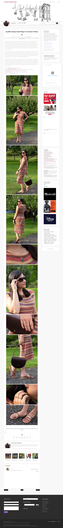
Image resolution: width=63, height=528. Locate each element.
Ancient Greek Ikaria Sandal (48, 152)
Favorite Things (50, 240)
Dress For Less (46, 237)
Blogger (52, 248)
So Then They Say (45, 509)
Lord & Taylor (18, 68)
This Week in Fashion (46, 233)
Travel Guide (52, 237)
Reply (37, 471)
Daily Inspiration (49, 231)
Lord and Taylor (25, 38)
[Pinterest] (22, 23)
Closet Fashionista (10, 2)
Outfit (36, 38)
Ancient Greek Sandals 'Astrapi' (49, 153)
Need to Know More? (48, 43)
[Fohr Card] (25, 23)
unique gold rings (10, 42)
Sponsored (23, 38)
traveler (47, 38)
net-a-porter (33, 38)
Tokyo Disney (51, 243)
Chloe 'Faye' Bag (46, 160)
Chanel (19, 38)
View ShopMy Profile (48, 46)
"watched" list (46, 41)
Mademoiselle (44, 505)
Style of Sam (44, 510)
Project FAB (45, 240)
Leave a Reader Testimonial (49, 49)
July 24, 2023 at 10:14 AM (34, 469)
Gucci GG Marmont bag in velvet (49, 161)
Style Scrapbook (44, 511)
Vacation (53, 231)
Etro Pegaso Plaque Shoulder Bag (49, 166)
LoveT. (12, 468)
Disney (52, 36)
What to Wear (54, 240)
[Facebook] (17, 23)
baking (56, 35)
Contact (59, 521)
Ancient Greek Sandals (11, 38)
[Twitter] (21, 23)
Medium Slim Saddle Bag (13, 70)
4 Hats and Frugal (45, 501)
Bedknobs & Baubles (45, 502)
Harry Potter (25, 448)
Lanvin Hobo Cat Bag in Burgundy (49, 168)
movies (12, 446)
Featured (21, 38)
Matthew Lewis (31, 448)
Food (49, 237)
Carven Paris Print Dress (47, 154)
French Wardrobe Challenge (47, 234)
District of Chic (44, 504)
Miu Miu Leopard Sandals (48, 156)
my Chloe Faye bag (18, 64)
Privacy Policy (54, 521)
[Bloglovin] (24, 23)
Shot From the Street (45, 508)
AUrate (17, 38)
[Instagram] (19, 23)
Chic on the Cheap (45, 503)
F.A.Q (49, 521)
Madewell (29, 38)
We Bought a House (46, 243)
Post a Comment (28, 36)
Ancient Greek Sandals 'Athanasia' (49, 159)
